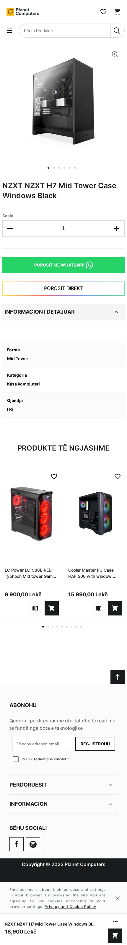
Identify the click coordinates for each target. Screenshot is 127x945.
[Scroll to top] (117, 677)
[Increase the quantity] (116, 228)
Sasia (7, 215)
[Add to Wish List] (54, 476)
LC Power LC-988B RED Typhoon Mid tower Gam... (30, 573)
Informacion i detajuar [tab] (40, 312)
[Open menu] (9, 31)
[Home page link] (23, 12)
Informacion (28, 804)
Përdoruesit (28, 785)
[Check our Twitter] (33, 844)
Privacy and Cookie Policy (70, 906)
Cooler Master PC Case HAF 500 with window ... (92, 573)
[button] (50, 171)
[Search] (117, 30)
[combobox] (72, 31)
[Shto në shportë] (115, 936)
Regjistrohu (95, 743)
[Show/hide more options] (115, 921)
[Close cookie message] (117, 898)
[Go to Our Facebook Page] (16, 844)
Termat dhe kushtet (49, 759)
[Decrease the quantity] (10, 228)
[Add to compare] (35, 608)
